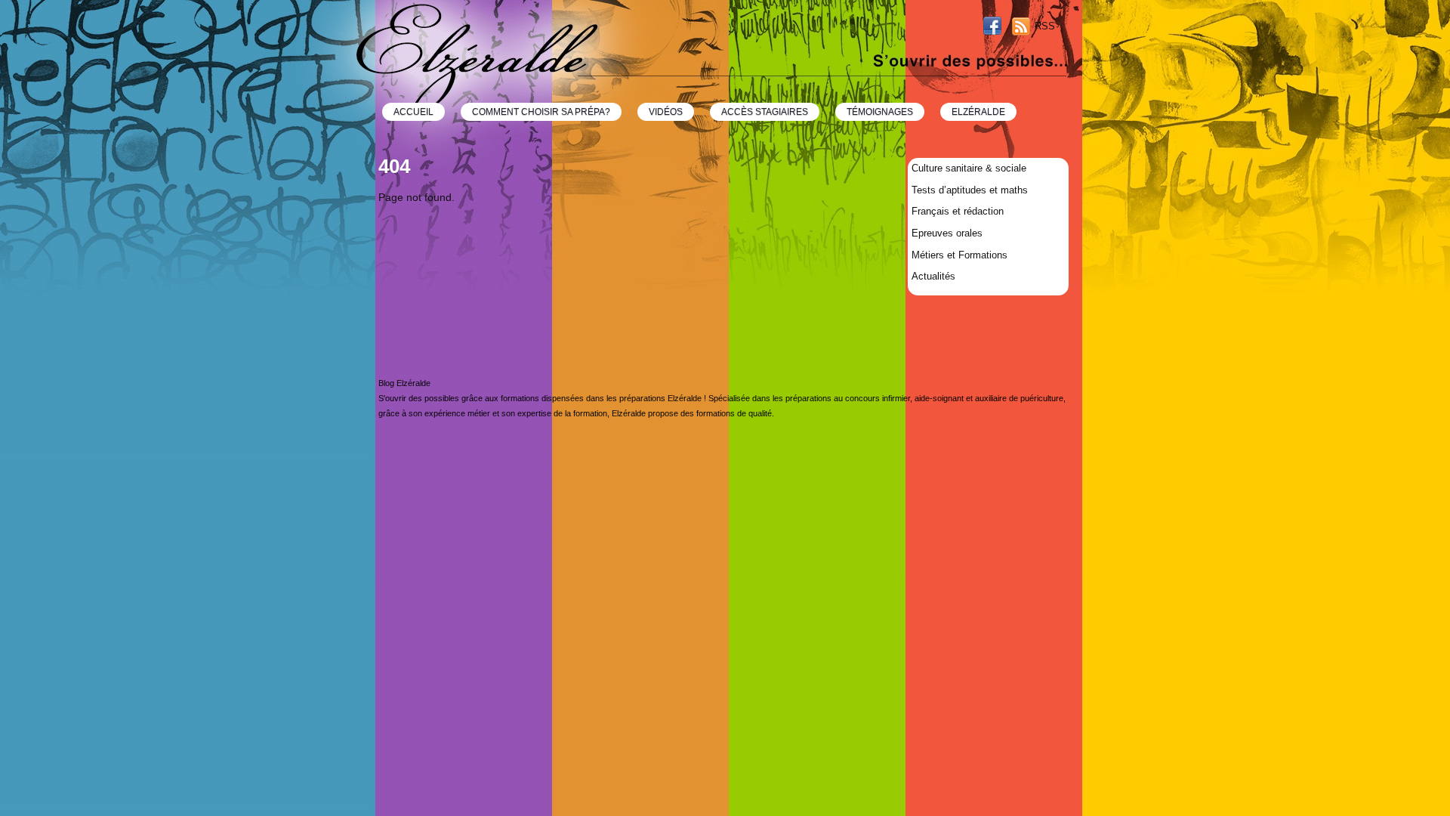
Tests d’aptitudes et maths (970, 190)
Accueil (413, 112)
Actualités (933, 276)
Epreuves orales (947, 233)
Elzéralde (978, 112)
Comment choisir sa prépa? (541, 112)
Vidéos (666, 112)
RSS (1045, 26)
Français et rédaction (958, 211)
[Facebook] (992, 26)
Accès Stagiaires (764, 112)
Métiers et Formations (959, 255)
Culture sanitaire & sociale (969, 168)
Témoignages (880, 112)
